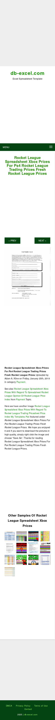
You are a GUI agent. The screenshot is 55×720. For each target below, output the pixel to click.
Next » (42, 240)
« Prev (12, 240)
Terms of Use (41, 705)
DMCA (9, 705)
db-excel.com (28, 72)
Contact (28, 709)
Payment (20, 381)
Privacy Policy (23, 705)
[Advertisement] (27, 34)
